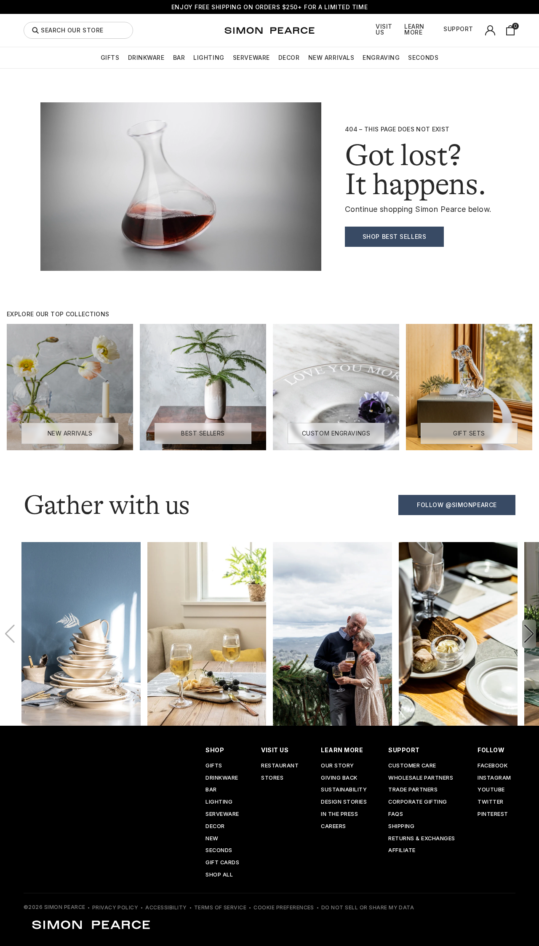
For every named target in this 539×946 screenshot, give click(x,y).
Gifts (110, 57)
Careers (333, 826)
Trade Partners (413, 790)
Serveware (251, 57)
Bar (179, 57)
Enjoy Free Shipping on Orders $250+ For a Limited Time (269, 7)
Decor (289, 57)
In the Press (339, 814)
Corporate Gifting (417, 802)
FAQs (395, 814)
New (212, 839)
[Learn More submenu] (441, 30)
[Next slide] (529, 634)
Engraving (381, 57)
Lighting (208, 57)
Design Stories (344, 802)
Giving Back (339, 778)
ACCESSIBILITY (166, 907)
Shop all (219, 875)
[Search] (35, 30)
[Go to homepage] (269, 30)
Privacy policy (115, 907)
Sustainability (344, 790)
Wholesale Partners (420, 778)
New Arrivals (331, 57)
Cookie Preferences (283, 907)
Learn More (414, 29)
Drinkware (146, 57)
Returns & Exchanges (421, 839)
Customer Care (412, 766)
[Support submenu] (478, 30)
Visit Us (384, 29)
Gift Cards (222, 863)
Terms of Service (220, 907)
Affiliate (402, 850)
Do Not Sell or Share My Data (367, 907)
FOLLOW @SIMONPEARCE (457, 504)
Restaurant (280, 766)
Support (458, 29)
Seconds (423, 57)
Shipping (401, 826)
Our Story (337, 766)
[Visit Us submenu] (402, 30)
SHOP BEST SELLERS (395, 236)
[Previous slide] (10, 634)
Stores (272, 778)
